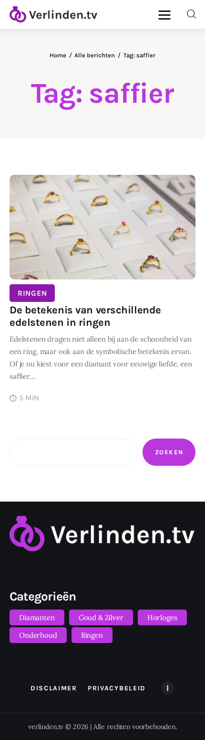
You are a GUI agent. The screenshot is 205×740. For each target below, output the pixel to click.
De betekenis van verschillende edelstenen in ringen (85, 316)
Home (58, 55)
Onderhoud (38, 635)
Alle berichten (94, 55)
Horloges (162, 617)
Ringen (32, 293)
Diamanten (37, 617)
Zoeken (169, 452)
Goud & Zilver (101, 617)
